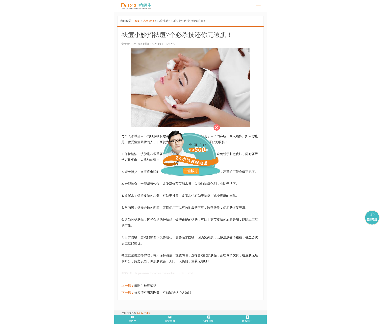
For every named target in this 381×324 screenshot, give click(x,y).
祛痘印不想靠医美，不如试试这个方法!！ (163, 292)
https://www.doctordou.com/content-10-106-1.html (164, 273)
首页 (137, 20)
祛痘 (124, 255)
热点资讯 (148, 20)
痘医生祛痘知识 (145, 285)
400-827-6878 (143, 312)
